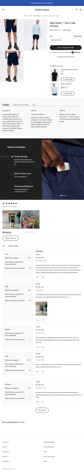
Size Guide (78, 36)
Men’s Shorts (37, 16)
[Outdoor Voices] (42, 9)
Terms (45, 461)
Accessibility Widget (48, 442)
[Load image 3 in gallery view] (12, 66)
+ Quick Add (67, 79)
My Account (5, 442)
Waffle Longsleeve (66, 84)
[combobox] (66, 40)
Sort (3, 246)
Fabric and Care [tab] (21, 104)
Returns (4, 447)
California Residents (48, 447)
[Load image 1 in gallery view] (12, 35)
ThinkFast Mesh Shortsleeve (69, 70)
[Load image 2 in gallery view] (35, 35)
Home (25, 16)
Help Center (5, 451)
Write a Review (12, 239)
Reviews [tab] (6, 232)
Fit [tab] (34, 104)
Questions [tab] (29, 232)
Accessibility (5, 461)
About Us (4, 456)
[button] (60, 30)
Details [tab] (5, 104)
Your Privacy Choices (49, 456)
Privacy (45, 451)
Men (31, 16)
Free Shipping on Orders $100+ (65, 57)
